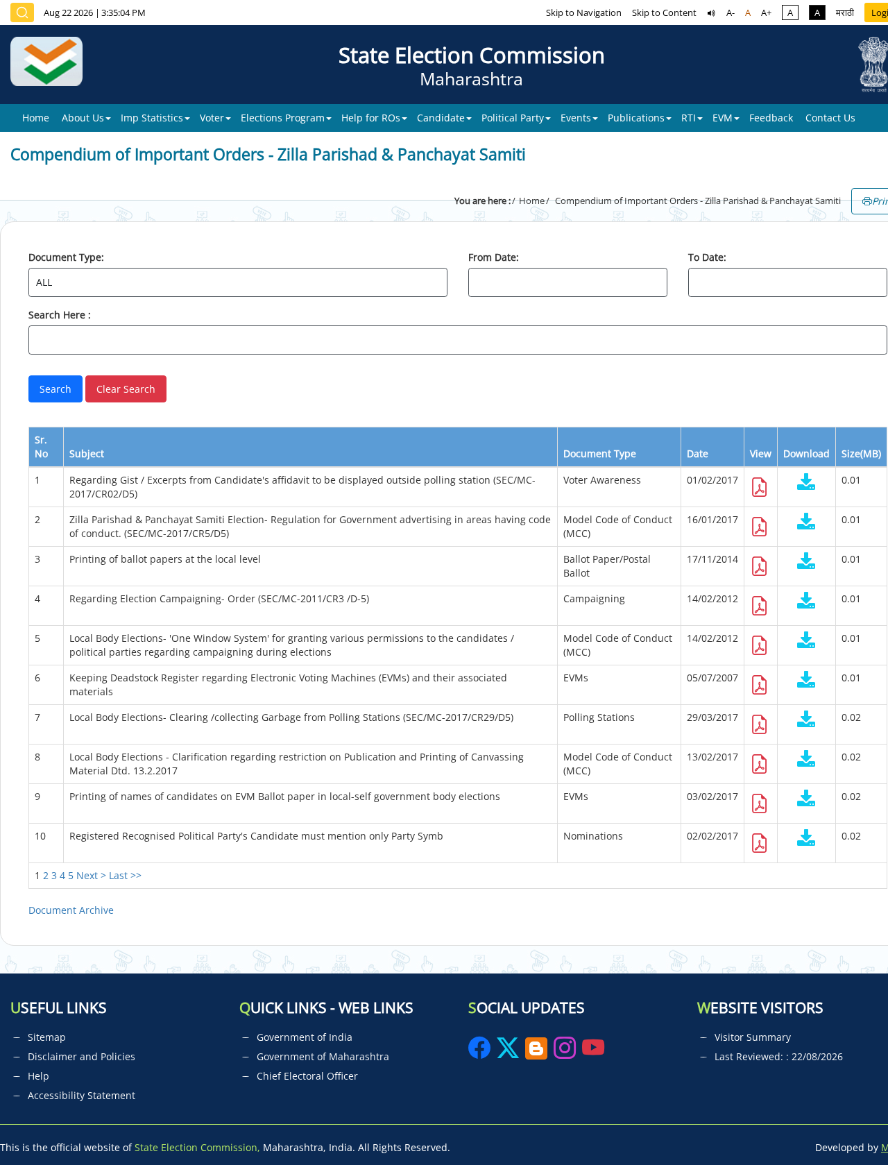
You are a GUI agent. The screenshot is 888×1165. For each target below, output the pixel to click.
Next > (91, 875)
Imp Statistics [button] (152, 117)
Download (806, 453)
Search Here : (59, 314)
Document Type (599, 453)
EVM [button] (722, 117)
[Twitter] (508, 1052)
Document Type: (66, 257)
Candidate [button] (441, 117)
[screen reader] (711, 12)
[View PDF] (759, 491)
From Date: (493, 257)
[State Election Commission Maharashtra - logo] (51, 64)
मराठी (845, 12)
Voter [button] (212, 117)
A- (730, 12)
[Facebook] (480, 1052)
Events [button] (576, 117)
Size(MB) (861, 453)
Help (38, 1075)
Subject (86, 453)
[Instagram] (566, 1052)
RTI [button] (688, 117)
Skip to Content (664, 12)
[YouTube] (593, 1052)
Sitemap (47, 1037)
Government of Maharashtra (323, 1056)
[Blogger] (536, 1052)
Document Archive (71, 910)
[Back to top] (845, 1122)
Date (697, 453)
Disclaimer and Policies (81, 1056)
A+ (766, 12)
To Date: (707, 257)
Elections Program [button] (283, 117)
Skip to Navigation (584, 12)
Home (35, 117)
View (760, 453)
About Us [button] (83, 117)
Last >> (125, 875)
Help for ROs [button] (370, 117)
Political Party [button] (512, 117)
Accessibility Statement (81, 1095)
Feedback (771, 117)
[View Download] (806, 483)
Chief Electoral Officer (307, 1075)
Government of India (304, 1037)
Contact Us (830, 117)
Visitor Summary (753, 1037)
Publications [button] (636, 117)
